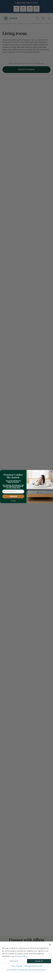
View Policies (16, 966)
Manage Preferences (33, 966)
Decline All (14, 961)
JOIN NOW (13, 496)
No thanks (13, 500)
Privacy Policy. (21, 956)
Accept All (39, 961)
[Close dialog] (51, 471)
